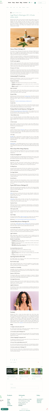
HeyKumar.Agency (28, 410)
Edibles (20, 7)
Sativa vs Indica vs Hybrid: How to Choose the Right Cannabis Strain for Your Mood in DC (36, 376)
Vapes (14, 7)
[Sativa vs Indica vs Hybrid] (36, 371)
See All (41, 366)
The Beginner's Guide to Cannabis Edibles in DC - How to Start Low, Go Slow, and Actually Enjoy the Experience (24, 376)
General (27, 7)
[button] (35, 2)
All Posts (8, 7)
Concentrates (9, 405)
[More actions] (38, 12)
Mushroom (23, 7)
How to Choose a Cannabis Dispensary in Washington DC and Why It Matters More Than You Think (11, 376)
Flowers (11, 7)
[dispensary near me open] (12, 371)
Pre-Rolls (8, 403)
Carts (17, 7)
